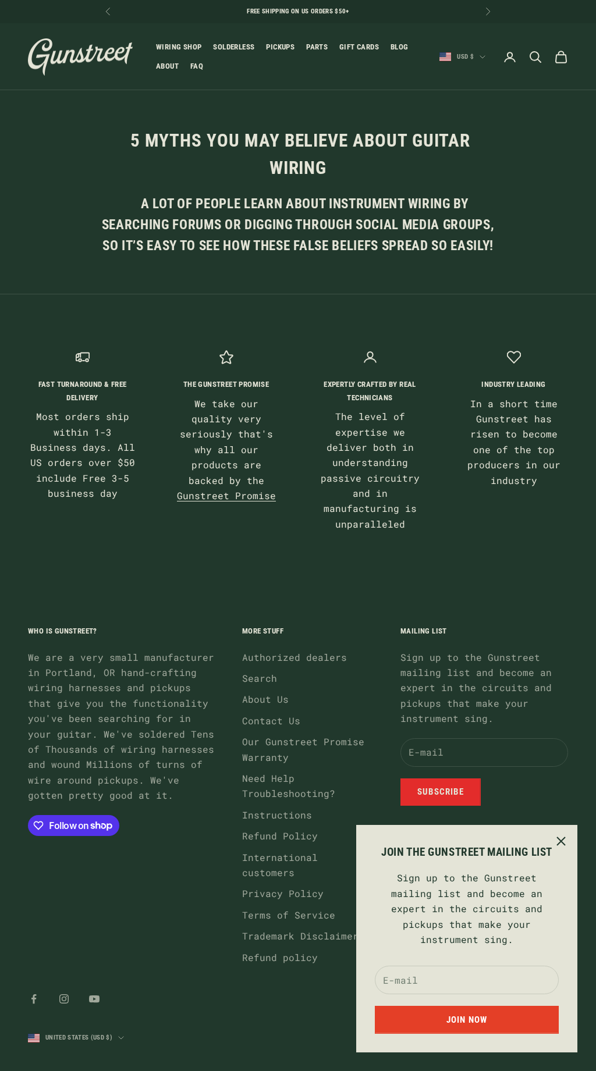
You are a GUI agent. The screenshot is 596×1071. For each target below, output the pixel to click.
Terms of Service (288, 915)
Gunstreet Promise (226, 495)
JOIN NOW (467, 1020)
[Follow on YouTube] (94, 999)
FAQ (196, 66)
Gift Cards (359, 46)
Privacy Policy (283, 893)
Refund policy (280, 957)
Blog (400, 46)
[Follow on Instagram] (64, 999)
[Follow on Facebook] (34, 999)
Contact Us (271, 720)
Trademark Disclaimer (300, 936)
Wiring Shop (178, 46)
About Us (265, 699)
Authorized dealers (294, 657)
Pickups (280, 46)
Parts (317, 46)
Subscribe (440, 792)
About (167, 66)
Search (259, 678)
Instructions (277, 815)
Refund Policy (280, 836)
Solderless (233, 46)
